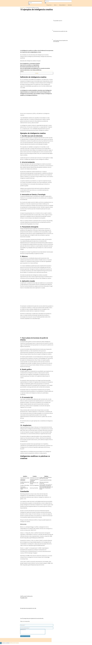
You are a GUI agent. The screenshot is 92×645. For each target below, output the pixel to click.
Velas (55, 5)
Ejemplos (70, 5)
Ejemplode (22, 7)
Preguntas (48, 5)
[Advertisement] (36, 40)
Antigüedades (62, 5)
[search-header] (29, 4)
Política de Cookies (14, 643)
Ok (0, 643)
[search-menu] (45, 3)
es (25, 7)
